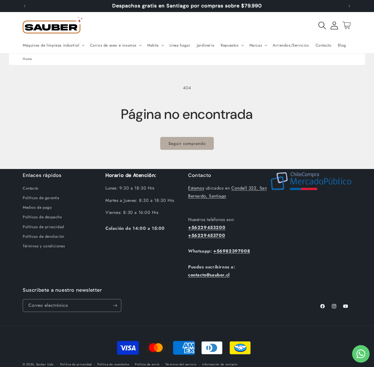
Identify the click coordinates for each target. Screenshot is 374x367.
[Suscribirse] (115, 305)
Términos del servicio (181, 364)
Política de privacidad (76, 364)
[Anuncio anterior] (25, 6)
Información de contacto (219, 364)
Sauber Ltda (44, 364)
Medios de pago (37, 207)
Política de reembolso (113, 364)
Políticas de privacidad (43, 227)
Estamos (196, 188)
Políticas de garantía (41, 197)
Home (27, 58)
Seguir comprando (187, 144)
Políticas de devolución (43, 236)
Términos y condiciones (44, 246)
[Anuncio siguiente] (349, 6)
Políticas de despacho (42, 217)
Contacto (31, 188)
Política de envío (147, 364)
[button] (53, 45)
